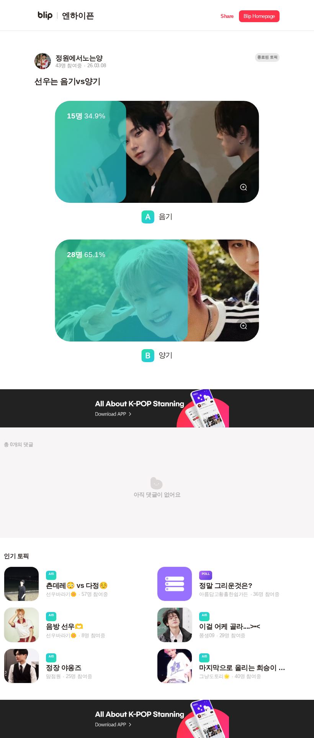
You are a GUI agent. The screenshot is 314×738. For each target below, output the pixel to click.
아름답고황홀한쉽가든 (223, 594)
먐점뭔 (53, 676)
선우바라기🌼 (61, 594)
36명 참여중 (266, 594)
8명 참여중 (93, 635)
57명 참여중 (95, 594)
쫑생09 (206, 635)
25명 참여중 (79, 676)
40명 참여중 (248, 676)
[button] (227, 15)
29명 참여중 (232, 635)
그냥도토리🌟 (214, 676)
